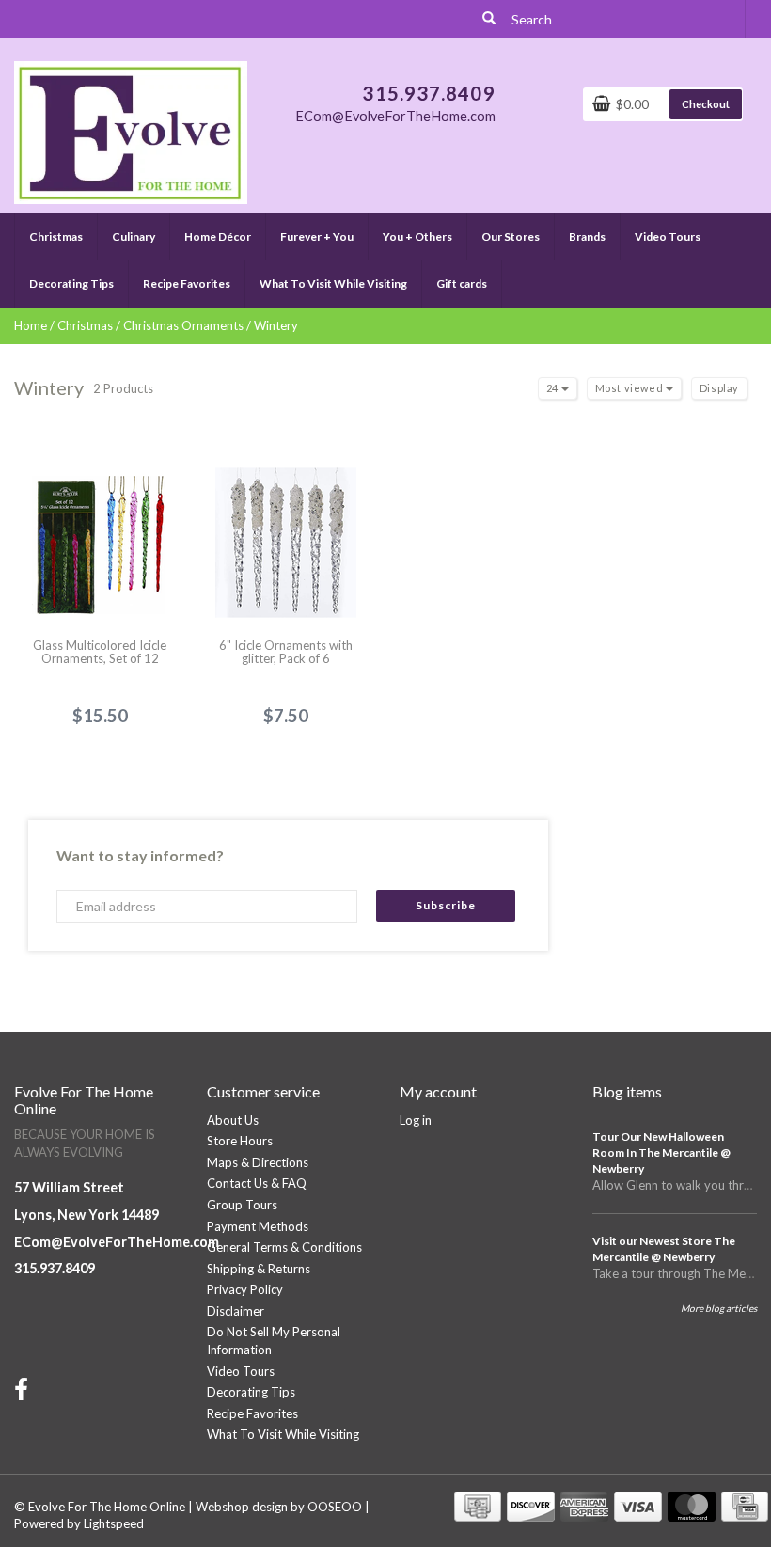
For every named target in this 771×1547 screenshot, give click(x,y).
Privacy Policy (245, 1289)
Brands (587, 236)
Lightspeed (114, 1523)
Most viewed (630, 388)
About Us (233, 1120)
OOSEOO (334, 1506)
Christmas (56, 236)
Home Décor (217, 236)
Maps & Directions (257, 1162)
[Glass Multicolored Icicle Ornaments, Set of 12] (100, 531)
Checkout (706, 104)
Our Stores (510, 236)
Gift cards (461, 283)
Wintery (276, 325)
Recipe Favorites (186, 283)
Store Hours (240, 1140)
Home (30, 325)
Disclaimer (235, 1310)
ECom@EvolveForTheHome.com (116, 1242)
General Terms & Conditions (284, 1247)
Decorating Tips (71, 283)
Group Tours (242, 1204)
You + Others (417, 236)
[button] (82, 228)
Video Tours (667, 236)
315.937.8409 (54, 1268)
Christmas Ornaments (183, 325)
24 (553, 388)
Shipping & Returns (258, 1268)
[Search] (489, 19)
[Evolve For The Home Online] (130, 130)
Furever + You (317, 236)
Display (719, 388)
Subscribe (446, 905)
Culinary (133, 236)
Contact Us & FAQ (257, 1183)
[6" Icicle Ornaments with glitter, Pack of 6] (286, 531)
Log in (416, 1120)
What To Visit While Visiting (333, 283)
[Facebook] (23, 1393)
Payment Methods (257, 1226)
